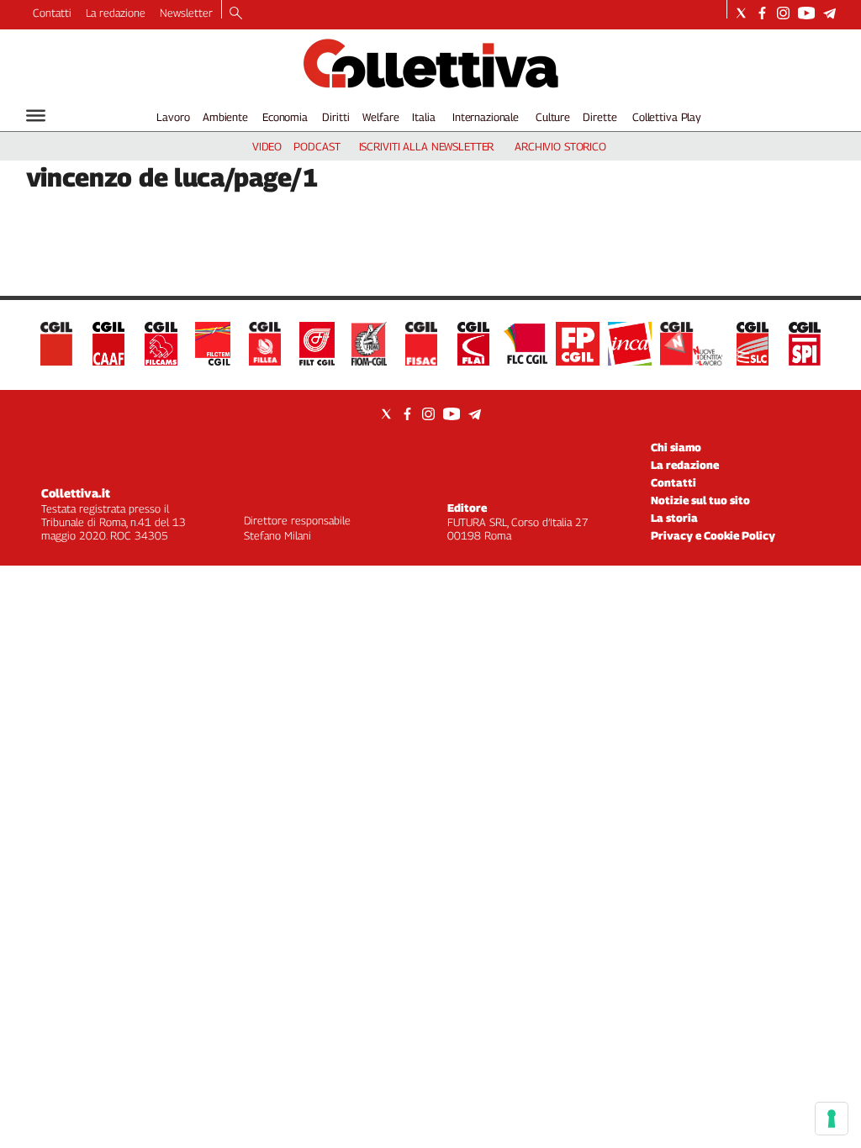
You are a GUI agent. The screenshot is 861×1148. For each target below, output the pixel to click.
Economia (285, 117)
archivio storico (560, 146)
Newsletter (186, 12)
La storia (674, 517)
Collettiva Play (666, 117)
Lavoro (172, 117)
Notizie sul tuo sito (700, 500)
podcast (316, 146)
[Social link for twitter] (741, 13)
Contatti (52, 12)
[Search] (236, 14)
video (267, 146)
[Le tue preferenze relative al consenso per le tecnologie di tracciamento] (832, 1119)
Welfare (380, 117)
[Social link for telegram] (829, 13)
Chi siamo (676, 447)
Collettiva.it (75, 493)
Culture (553, 117)
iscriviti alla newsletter (426, 146)
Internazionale (485, 117)
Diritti (335, 117)
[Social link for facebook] (762, 13)
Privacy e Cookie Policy (713, 535)
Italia (423, 117)
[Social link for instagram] (783, 13)
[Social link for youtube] (806, 13)
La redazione (115, 12)
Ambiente (225, 117)
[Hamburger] (35, 115)
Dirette (599, 117)
